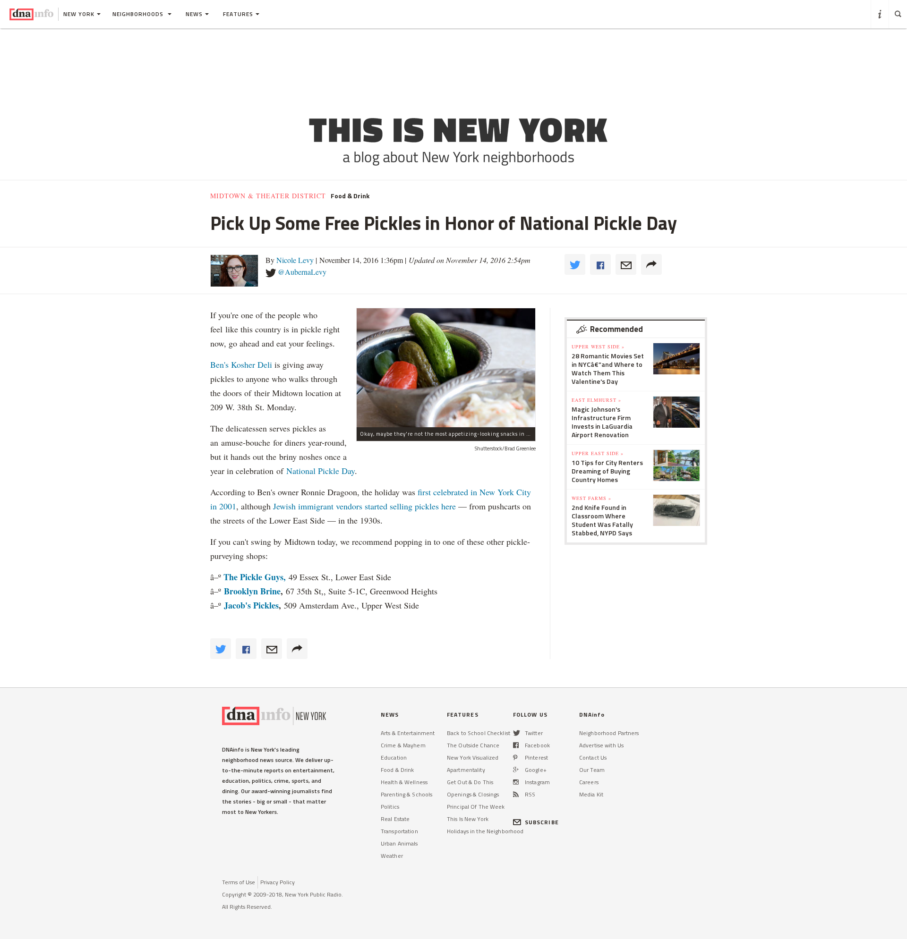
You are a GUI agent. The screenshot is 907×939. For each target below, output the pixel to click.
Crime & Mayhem (403, 745)
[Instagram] (516, 782)
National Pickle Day (320, 470)
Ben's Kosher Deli (242, 364)
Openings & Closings (473, 794)
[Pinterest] (515, 757)
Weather (392, 855)
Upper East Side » (598, 453)
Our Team (592, 769)
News (194, 13)
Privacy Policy (277, 882)
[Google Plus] (516, 769)
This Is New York (467, 818)
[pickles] (446, 367)
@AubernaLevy (302, 272)
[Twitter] (516, 732)
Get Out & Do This (470, 782)
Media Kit (591, 794)
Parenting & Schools (406, 794)
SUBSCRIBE (542, 822)
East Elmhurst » (596, 400)
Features (238, 13)
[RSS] (516, 794)
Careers (589, 782)
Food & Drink (350, 196)
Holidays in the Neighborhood (485, 831)
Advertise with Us (601, 745)
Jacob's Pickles (251, 605)
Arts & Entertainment (408, 732)
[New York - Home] (31, 14)
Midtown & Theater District (268, 196)
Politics (390, 806)
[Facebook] (516, 745)
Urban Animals (399, 843)
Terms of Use (238, 882)
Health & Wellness (404, 782)
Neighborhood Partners (609, 732)
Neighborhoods (138, 13)
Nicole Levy (295, 260)
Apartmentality (466, 769)
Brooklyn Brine (252, 591)
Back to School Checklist (478, 732)
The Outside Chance (473, 745)
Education (394, 757)
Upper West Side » (598, 346)
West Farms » (591, 498)
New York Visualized (472, 757)
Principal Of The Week (476, 806)
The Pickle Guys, (254, 577)
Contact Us (593, 757)
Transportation (399, 831)
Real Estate (395, 818)
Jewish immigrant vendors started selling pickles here (364, 506)
